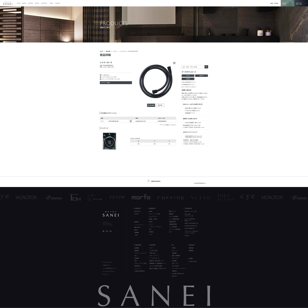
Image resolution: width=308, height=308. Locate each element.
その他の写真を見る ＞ (200, 183)
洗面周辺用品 (172, 221)
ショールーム (137, 268)
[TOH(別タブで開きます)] (49, 197)
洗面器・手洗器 (153, 219)
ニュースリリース (138, 225)
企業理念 (136, 250)
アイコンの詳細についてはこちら (169, 124)
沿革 (135, 261)
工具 (170, 232)
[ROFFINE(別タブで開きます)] (145, 197)
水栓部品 (151, 232)
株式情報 (174, 261)
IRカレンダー (175, 263)
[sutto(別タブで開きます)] (174, 197)
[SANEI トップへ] (111, 214)
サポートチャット (153, 255)
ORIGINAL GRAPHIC (190, 226)
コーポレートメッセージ (140, 253)
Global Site (192, 261)
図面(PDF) (201, 75)
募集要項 (191, 250)
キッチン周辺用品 (173, 216)
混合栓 (150, 211)
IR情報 (271, 3)
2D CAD (188, 75)
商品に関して (137, 227)
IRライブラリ (175, 258)
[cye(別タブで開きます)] (222, 197)
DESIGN (37, 3)
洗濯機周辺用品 (173, 224)
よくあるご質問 (153, 250)
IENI (186, 235)
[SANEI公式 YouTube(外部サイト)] (107, 231)
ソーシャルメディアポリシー (109, 271)
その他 (136, 235)
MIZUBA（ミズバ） (190, 211)
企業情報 (136, 232)
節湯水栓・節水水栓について (156, 261)
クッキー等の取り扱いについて (109, 268)
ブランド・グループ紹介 (140, 263)
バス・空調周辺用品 (174, 219)
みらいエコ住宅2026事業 (155, 266)
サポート (151, 248)
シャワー (151, 224)
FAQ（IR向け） (176, 266)
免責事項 (174, 271)
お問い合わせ (152, 253)
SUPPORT (30, 3)
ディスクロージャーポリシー (179, 268)
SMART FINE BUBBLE (190, 223)
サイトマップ (105, 274)
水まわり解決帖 (189, 228)
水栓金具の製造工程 (139, 271)
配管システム (172, 211)
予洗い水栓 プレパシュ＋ (188, 215)
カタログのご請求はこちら (192, 110)
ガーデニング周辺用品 (174, 229)
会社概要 (136, 258)
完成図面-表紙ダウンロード (189, 84)
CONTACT (57, 3)
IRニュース (175, 250)
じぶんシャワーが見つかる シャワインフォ (191, 232)
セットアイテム (153, 216)
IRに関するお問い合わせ (178, 273)
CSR (135, 255)
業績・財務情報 (176, 255)
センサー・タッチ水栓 (154, 214)
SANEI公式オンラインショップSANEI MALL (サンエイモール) (193, 136)
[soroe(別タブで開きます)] (91, 197)
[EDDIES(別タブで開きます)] (27, 197)
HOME (18, 3)
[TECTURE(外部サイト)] (110, 231)
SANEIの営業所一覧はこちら (193, 122)
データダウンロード (154, 258)
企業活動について (190, 113)
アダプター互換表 (105, 82)
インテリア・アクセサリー (155, 226)
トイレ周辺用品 (173, 226)
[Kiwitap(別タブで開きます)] (69, 197)
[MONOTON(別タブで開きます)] (246, 197)
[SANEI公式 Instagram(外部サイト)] (103, 231)
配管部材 (171, 214)
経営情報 (174, 253)
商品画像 (188, 78)
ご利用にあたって (106, 265)
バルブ (150, 234)
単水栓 (150, 221)
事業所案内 (137, 266)
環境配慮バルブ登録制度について (157, 263)
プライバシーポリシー (107, 262)
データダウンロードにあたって (189, 86)
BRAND (24, 3)
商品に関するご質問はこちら (193, 108)
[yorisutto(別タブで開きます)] (200, 197)
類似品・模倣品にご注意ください (157, 268)
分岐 (150, 229)
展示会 (136, 230)
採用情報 (276, 3)
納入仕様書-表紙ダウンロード (189, 82)
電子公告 (174, 276)
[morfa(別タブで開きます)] (115, 197)
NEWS (51, 3)
